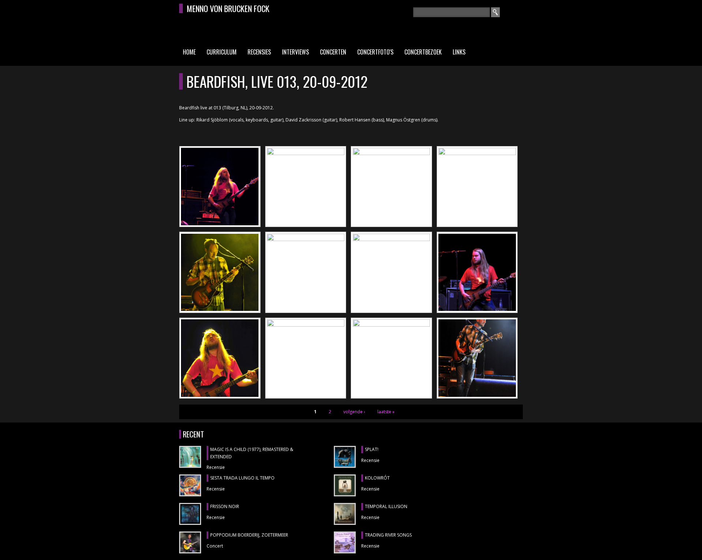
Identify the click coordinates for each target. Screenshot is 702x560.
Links (459, 52)
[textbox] (451, 12)
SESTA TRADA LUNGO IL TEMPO (242, 478)
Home (189, 52)
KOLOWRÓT (377, 478)
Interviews (295, 52)
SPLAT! (371, 449)
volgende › (354, 412)
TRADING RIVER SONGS (388, 535)
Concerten (333, 52)
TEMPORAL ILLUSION (386, 506)
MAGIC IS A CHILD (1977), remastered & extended (251, 453)
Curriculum (222, 52)
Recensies (259, 52)
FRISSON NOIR (224, 506)
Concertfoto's (375, 52)
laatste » (386, 412)
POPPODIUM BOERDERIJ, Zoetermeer (249, 535)
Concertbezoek (423, 52)
